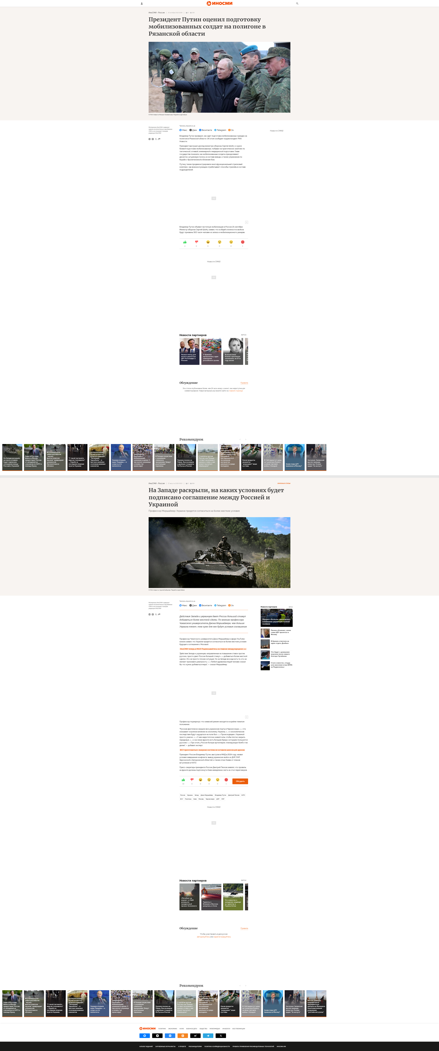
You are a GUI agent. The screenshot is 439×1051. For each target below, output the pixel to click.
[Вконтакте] (205, 130)
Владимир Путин (220, 795)
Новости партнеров (277, 607)
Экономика (172, 1028)
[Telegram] (220, 130)
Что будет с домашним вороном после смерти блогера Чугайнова (280, 654)
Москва (201, 799)
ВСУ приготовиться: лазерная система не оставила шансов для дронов (212, 750)
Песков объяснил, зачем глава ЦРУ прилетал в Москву (281, 632)
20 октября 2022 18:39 (175, 12)
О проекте (182, 1046)
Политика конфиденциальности (217, 1046)
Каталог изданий (146, 1046)
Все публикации (239, 1028)
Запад (197, 795)
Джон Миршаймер (207, 795)
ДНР (217, 799)
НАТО (243, 795)
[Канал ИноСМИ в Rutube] (195, 1035)
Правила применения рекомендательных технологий (253, 1046)
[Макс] (183, 130)
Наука (181, 1028)
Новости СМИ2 (213, 262)
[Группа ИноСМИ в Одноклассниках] (183, 1035)
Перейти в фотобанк (180, 115)
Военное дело (191, 1028)
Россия (161, 13)
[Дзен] (193, 130)
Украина (190, 795)
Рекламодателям (195, 1046)
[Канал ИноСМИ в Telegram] (208, 1035)
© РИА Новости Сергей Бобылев (159, 590)
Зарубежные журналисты (165, 1046)
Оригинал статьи (283, 483)
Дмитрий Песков (233, 795)
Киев (195, 799)
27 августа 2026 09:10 (175, 483)
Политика (188, 799)
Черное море (210, 799)
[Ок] (231, 130)
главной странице (236, 391)
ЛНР (222, 799)
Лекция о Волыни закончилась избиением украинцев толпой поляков (276, 621)
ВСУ (181, 799)
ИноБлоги (226, 1028)
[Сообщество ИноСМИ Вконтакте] (170, 1035)
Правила (244, 383)
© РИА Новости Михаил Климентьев (161, 115)
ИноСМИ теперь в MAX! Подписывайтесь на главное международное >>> (213, 649)
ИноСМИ (153, 13)
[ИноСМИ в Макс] (144, 1035)
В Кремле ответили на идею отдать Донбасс (280, 642)
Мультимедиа (215, 1028)
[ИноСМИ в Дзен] (157, 1035)
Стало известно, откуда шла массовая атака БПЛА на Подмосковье (281, 665)
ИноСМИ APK (281, 1046)
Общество (203, 1028)
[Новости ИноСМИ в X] (221, 1035)
